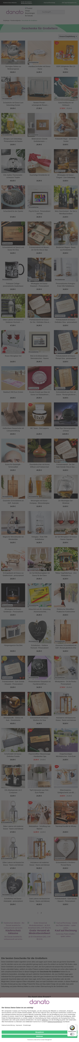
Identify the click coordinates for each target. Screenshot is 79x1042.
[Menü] (75, 1025)
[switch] (72, 1034)
